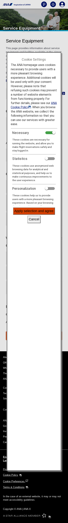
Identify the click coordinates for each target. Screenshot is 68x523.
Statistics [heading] (19, 159)
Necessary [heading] (20, 133)
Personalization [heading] (24, 188)
